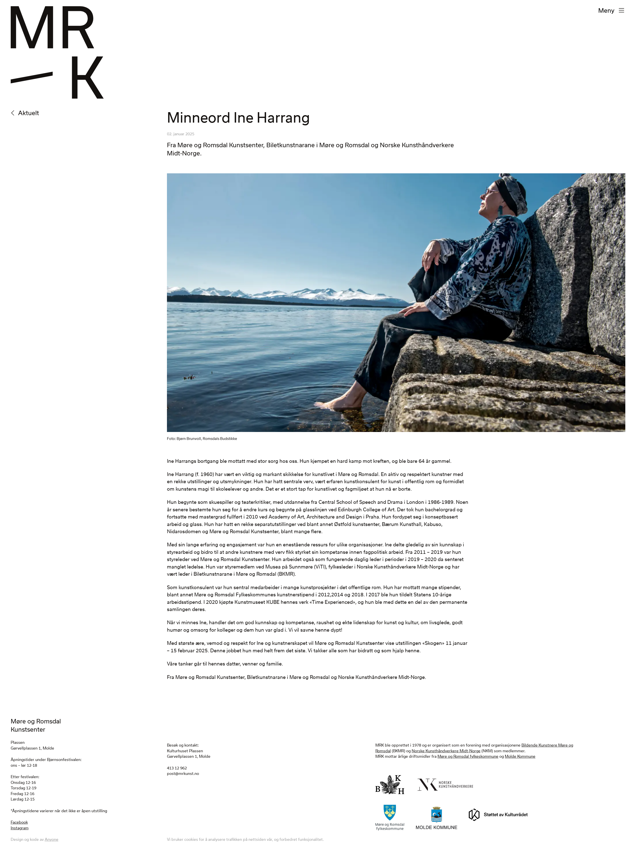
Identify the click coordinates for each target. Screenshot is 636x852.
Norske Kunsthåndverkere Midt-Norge (446, 751)
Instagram (20, 828)
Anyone (51, 839)
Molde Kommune (520, 756)
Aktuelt (28, 112)
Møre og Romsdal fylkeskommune (467, 756)
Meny (606, 10)
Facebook (19, 822)
